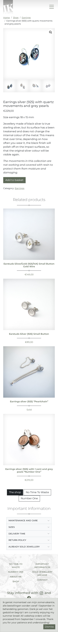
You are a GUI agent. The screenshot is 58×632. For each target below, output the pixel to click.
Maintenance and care (23, 520)
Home (6, 17)
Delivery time (17, 533)
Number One (29, 498)
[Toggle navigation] (51, 6)
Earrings (26, 17)
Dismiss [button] (49, 626)
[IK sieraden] (8, 6)
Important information (42, 565)
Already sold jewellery (24, 546)
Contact (42, 580)
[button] (50, 32)
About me (16, 576)
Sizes (12, 527)
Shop (16, 17)
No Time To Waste (37, 492)
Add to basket (14, 180)
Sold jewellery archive (42, 573)
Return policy (17, 540)
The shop (15, 492)
